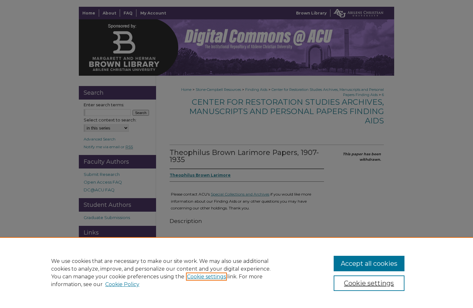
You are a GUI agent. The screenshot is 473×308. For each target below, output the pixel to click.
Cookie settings (206, 277)
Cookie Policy (122, 284)
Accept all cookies (369, 263)
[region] (236, 272)
